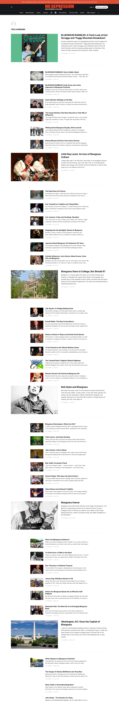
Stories (39, 12)
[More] (98, 12)
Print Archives (63, 12)
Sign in (92, 7)
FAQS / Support (91, 12)
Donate (82, 12)
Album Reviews (30, 12)
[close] (117, 2)
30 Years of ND (73, 12)
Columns (45, 12)
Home (21, 12)
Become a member (102, 7)
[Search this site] (11, 7)
